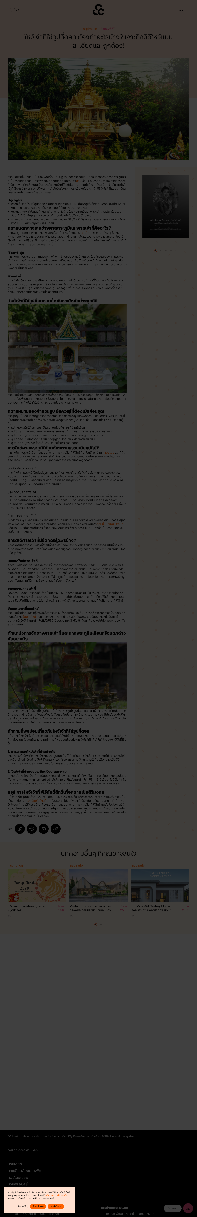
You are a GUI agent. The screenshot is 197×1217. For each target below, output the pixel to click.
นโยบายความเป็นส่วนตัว (56, 1195)
